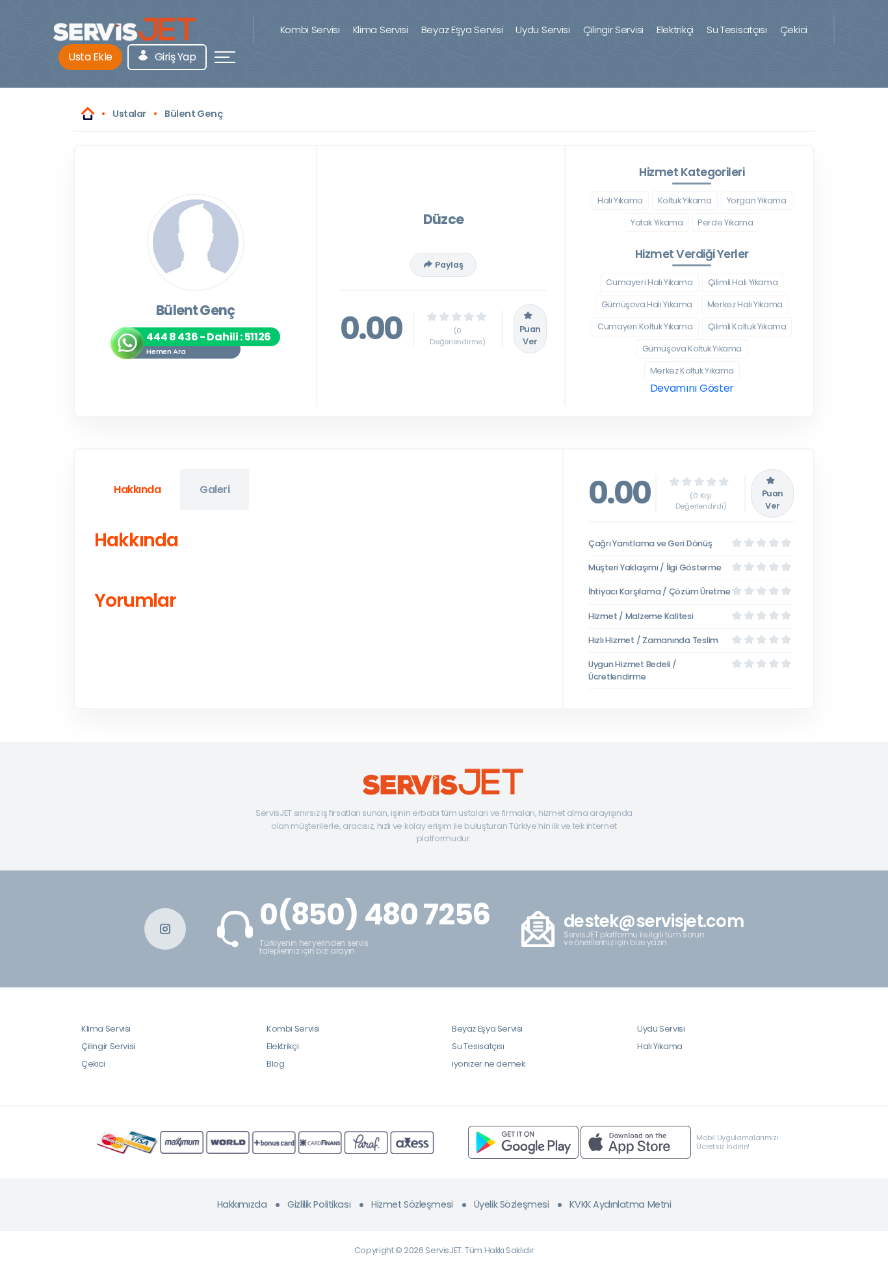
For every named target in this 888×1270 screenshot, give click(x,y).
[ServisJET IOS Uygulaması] (636, 1141)
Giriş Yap (174, 56)
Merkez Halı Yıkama (745, 304)
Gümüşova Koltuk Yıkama (692, 348)
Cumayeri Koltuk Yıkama (645, 326)
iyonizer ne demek (488, 1063)
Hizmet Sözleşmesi (412, 1204)
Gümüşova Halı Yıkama (646, 304)
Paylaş (449, 264)
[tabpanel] (318, 573)
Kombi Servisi (310, 29)
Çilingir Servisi (613, 29)
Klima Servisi (380, 29)
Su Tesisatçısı (737, 29)
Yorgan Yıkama (757, 200)
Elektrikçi (675, 29)
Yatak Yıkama (657, 222)
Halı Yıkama (620, 200)
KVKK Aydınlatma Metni (620, 1204)
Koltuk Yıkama (685, 200)
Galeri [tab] (214, 489)
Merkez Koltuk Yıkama (692, 370)
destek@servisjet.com (654, 921)
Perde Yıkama (725, 222)
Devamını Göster (692, 388)
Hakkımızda (242, 1204)
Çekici (793, 29)
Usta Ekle (90, 56)
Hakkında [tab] (137, 489)
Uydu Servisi (542, 29)
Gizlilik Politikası (318, 1204)
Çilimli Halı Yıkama (743, 282)
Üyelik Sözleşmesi (511, 1204)
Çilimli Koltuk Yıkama (747, 326)
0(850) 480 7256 (374, 914)
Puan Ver (530, 335)
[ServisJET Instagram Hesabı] (165, 929)
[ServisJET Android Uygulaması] (523, 1141)
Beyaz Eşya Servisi (462, 29)
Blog (275, 1063)
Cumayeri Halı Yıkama (649, 282)
